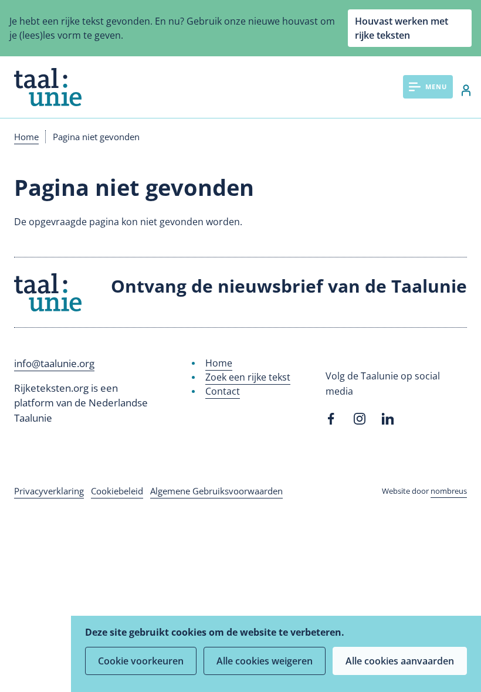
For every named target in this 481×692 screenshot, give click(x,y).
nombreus (449, 491)
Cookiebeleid (117, 491)
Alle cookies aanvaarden (399, 660)
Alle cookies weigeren (264, 660)
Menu (436, 86)
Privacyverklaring (49, 491)
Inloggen (460, 90)
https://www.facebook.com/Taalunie (331, 419)
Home (26, 137)
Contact (222, 391)
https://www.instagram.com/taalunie (359, 419)
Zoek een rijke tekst (247, 377)
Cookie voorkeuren (141, 660)
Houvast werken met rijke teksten (401, 28)
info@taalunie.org (54, 363)
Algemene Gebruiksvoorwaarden (216, 491)
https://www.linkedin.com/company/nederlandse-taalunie (388, 419)
